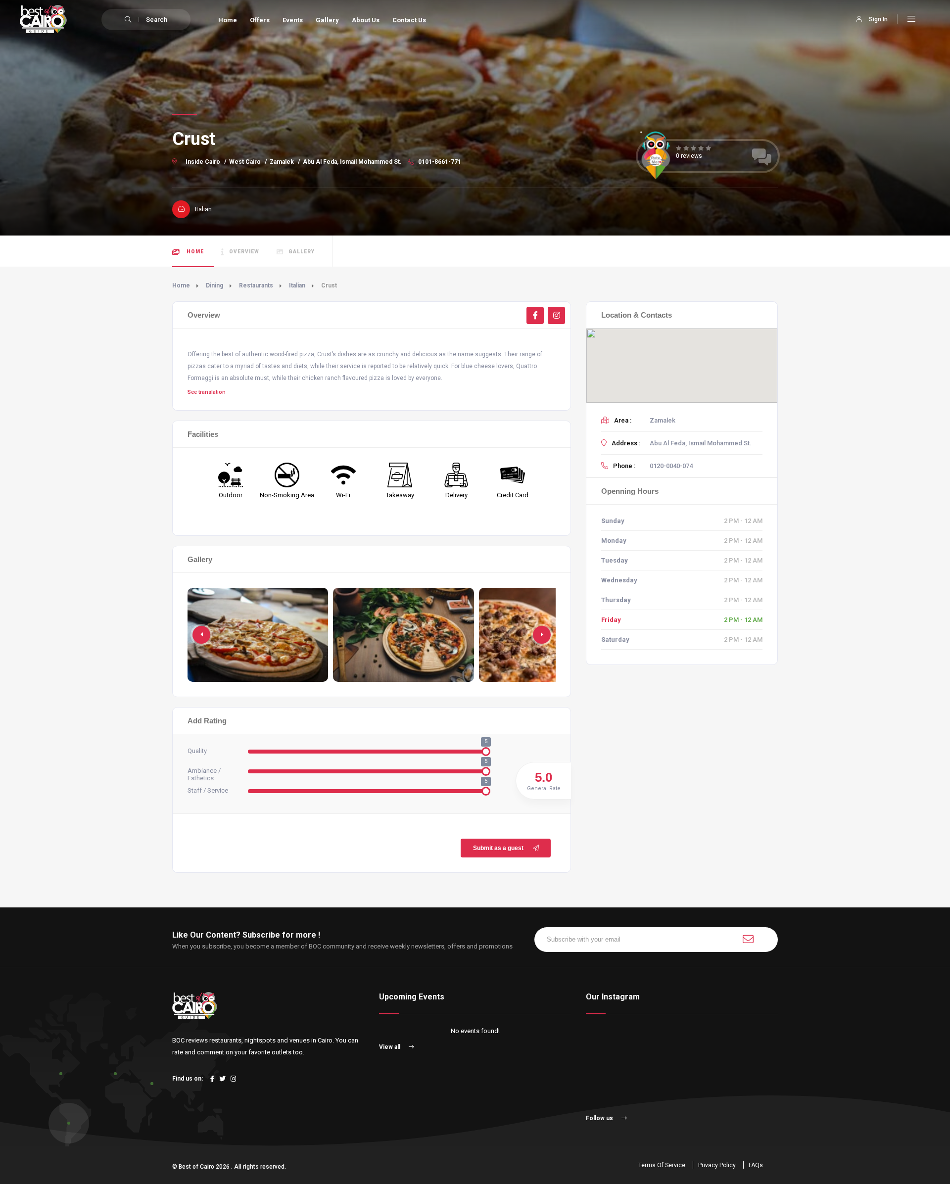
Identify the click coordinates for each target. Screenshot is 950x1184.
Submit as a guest (498, 848)
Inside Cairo (203, 161)
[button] (542, 635)
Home (227, 20)
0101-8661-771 (439, 161)
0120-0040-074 (671, 466)
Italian (297, 285)
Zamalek (282, 161)
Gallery (327, 20)
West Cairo (245, 161)
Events (293, 20)
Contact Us (409, 20)
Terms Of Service (661, 1165)
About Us (366, 20)
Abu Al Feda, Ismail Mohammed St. (352, 161)
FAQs (756, 1165)
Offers (260, 20)
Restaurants (256, 285)
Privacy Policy (717, 1165)
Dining (214, 285)
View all (390, 1046)
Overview (244, 251)
